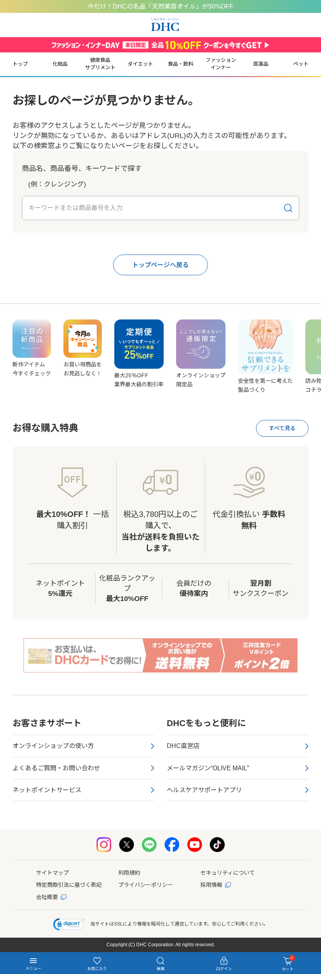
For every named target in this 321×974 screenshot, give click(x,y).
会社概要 (47, 897)
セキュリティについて (227, 873)
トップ (20, 64)
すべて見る (282, 428)
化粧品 (60, 64)
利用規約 (129, 873)
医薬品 (261, 64)
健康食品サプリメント (100, 63)
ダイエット (140, 64)
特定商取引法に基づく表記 (69, 885)
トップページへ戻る (160, 265)
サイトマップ (52, 873)
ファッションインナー (221, 63)
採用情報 (211, 885)
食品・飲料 (180, 64)
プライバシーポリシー (145, 885)
